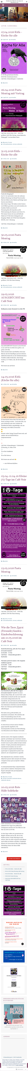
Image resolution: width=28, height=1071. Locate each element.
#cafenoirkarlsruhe (7, 144)
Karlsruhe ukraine (16, 778)
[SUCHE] (25, 5)
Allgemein (5, 83)
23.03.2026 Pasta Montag (11, 570)
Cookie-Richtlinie (19, 1065)
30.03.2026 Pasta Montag (11, 236)
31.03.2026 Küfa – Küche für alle (11, 153)
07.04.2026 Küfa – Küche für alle (11, 34)
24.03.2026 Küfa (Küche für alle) (10, 378)
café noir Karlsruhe (14, 14)
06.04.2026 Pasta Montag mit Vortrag (12, 91)
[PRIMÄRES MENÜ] (3, 5)
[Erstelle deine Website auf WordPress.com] (14, 1)
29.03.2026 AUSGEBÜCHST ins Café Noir (12, 298)
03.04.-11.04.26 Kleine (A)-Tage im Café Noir (14, 478)
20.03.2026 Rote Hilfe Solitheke (10, 789)
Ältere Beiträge (14, 858)
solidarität (19, 144)
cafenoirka (13, 39)
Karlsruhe (9, 778)
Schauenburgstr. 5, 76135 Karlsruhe (12, 1057)
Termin (10, 142)
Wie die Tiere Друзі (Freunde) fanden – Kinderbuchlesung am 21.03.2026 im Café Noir (12, 634)
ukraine (8, 780)
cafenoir (14, 144)
